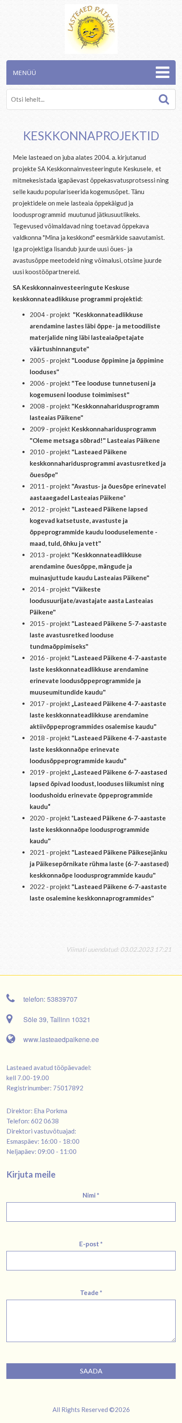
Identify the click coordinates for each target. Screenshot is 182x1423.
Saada (91, 1371)
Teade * (91, 1292)
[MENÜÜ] (161, 72)
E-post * (91, 1244)
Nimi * (91, 1195)
